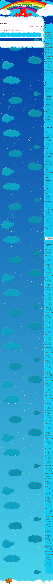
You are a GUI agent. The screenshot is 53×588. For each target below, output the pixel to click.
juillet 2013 (48, 508)
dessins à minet (49, 150)
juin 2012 (47, 546)
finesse (47, 158)
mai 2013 (47, 511)
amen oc (47, 137)
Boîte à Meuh (48, 91)
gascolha (47, 161)
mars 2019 (48, 353)
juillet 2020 (48, 335)
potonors (47, 199)
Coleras (47, 93)
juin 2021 (47, 307)
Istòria (47, 172)
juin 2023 (47, 249)
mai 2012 (47, 549)
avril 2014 (48, 471)
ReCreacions (48, 114)
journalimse (48, 174)
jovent (47, 177)
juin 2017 (47, 395)
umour (47, 223)
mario (47, 185)
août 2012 (48, 543)
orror (47, 193)
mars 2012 (48, 554)
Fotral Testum (48, 99)
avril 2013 (48, 514)
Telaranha (48, 119)
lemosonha (48, 180)
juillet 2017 (48, 393)
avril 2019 (48, 350)
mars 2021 (48, 312)
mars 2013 (48, 516)
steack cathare (48, 215)
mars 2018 (48, 380)
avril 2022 (48, 272)
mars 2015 (48, 438)
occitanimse (48, 191)
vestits (51, 223)
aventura (47, 142)
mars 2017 (48, 398)
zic (49, 228)
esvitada (47, 153)
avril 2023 (48, 255)
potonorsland (48, 201)
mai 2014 (47, 468)
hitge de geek (6, 30)
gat (51, 161)
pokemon (47, 196)
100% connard (48, 134)
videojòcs (17, 30)
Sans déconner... (49, 116)
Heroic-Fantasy (49, 164)
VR (51, 225)
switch (47, 217)
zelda (47, 228)
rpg (46, 204)
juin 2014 (47, 465)
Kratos (12, 30)
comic (47, 148)
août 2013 (48, 505)
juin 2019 (47, 347)
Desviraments (48, 96)
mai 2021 (47, 310)
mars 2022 (48, 275)
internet (47, 169)
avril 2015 (48, 435)
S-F (46, 209)
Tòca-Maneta (48, 122)
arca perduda (48, 140)
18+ (46, 132)
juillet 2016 (48, 423)
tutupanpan (48, 220)
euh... (51, 153)
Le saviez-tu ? (48, 101)
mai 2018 (47, 375)
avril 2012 (48, 551)
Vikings (22, 30)
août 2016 (48, 420)
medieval (47, 188)
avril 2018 (48, 377)
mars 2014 (48, 473)
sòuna (51, 217)
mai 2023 (47, 252)
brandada (47, 145)
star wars (47, 212)
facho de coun (48, 156)
